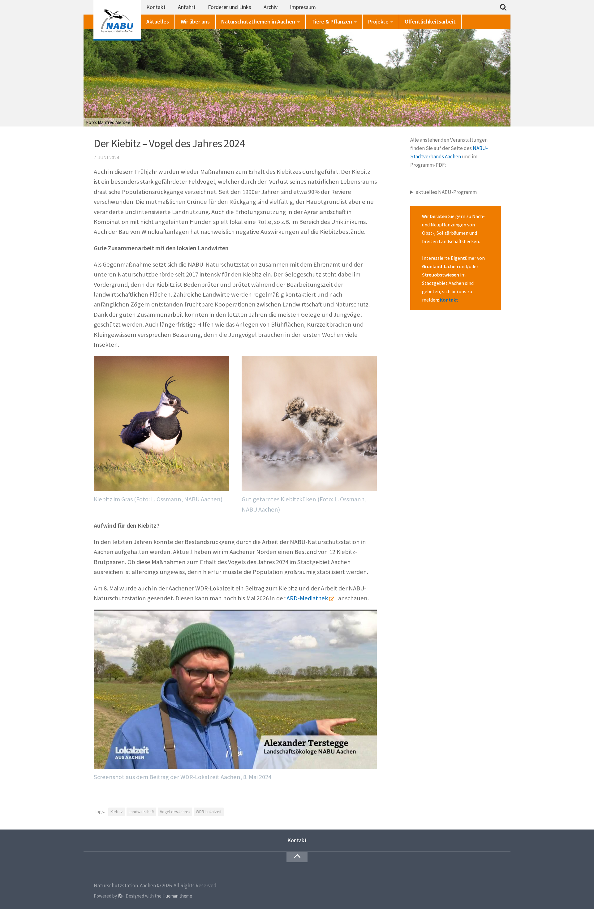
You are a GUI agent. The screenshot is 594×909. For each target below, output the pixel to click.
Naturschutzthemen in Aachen (258, 21)
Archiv (271, 7)
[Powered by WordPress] (120, 896)
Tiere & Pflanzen (332, 21)
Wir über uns (195, 21)
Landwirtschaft (141, 811)
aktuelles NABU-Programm (446, 192)
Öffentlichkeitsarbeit (430, 21)
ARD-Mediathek (307, 598)
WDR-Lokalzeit (209, 811)
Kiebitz (116, 811)
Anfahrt (187, 7)
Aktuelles (157, 21)
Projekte (378, 21)
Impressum (303, 7)
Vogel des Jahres (175, 811)
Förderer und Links (229, 7)
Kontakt (156, 7)
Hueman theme (177, 896)
